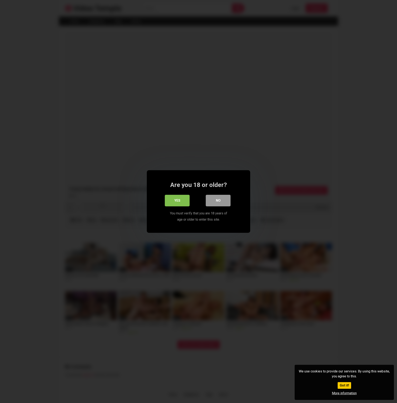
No (218, 200)
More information (344, 393)
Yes (177, 200)
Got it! (344, 385)
